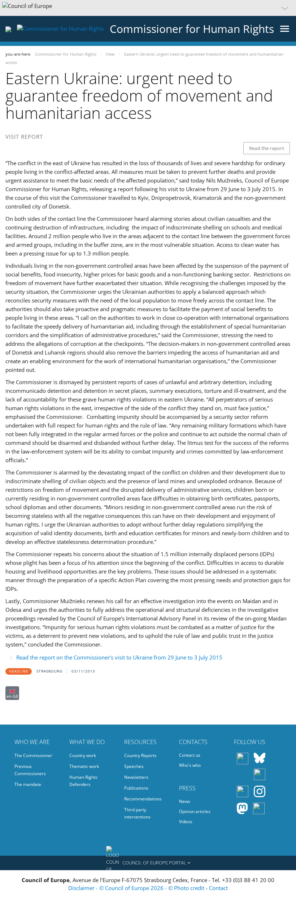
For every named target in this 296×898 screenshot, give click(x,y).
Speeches (134, 766)
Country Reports (140, 755)
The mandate (27, 784)
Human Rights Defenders (83, 780)
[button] (148, 8)
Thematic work (84, 766)
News (184, 801)
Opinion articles (194, 811)
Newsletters (136, 777)
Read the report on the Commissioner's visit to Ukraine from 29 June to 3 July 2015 (119, 657)
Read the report (266, 148)
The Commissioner (33, 755)
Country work (82, 755)
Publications (136, 788)
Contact (218, 887)
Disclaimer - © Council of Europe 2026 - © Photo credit (137, 887)
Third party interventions (137, 813)
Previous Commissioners (30, 770)
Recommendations (143, 799)
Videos (185, 821)
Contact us (189, 755)
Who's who (190, 765)
